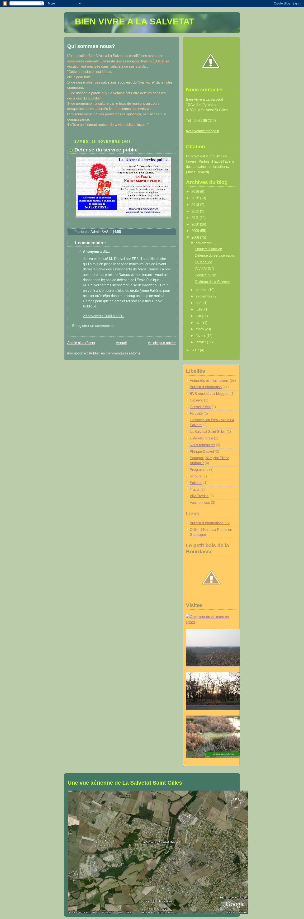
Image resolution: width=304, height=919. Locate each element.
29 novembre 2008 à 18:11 (103, 316)
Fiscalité (196, 413)
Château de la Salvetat (212, 282)
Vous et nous (200, 502)
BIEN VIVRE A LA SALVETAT (135, 21)
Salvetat (196, 483)
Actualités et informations (209, 380)
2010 (195, 224)
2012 (195, 211)
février (201, 336)
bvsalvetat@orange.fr (202, 131)
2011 (195, 218)
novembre (204, 243)
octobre (202, 290)
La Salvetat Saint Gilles (208, 432)
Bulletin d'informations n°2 (210, 523)
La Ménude (203, 262)
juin (199, 316)
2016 (195, 191)
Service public (206, 275)
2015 (195, 198)
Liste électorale (201, 438)
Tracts (195, 489)
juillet (200, 309)
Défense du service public (215, 255)
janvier (201, 342)
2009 (195, 231)
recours (196, 476)
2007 (195, 350)
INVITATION (204, 268)
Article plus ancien (162, 343)
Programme (199, 469)
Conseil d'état (200, 407)
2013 (195, 205)
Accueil (121, 343)
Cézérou (196, 400)
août (199, 303)
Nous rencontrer (202, 445)
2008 (195, 237)
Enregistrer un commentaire (93, 326)
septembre (204, 296)
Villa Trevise (199, 496)
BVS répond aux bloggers (209, 394)
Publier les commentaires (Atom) (114, 353)
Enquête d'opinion (208, 249)
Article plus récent (81, 343)
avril (199, 323)
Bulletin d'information (206, 387)
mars (200, 329)
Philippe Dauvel (202, 451)
